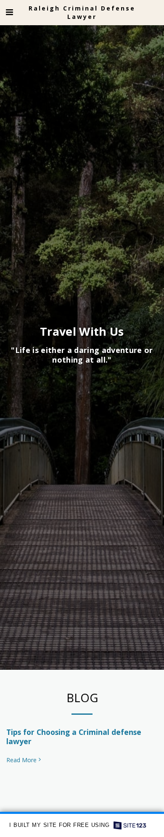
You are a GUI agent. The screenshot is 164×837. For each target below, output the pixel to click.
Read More (21, 760)
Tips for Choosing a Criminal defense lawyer (73, 736)
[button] (9, 12)
